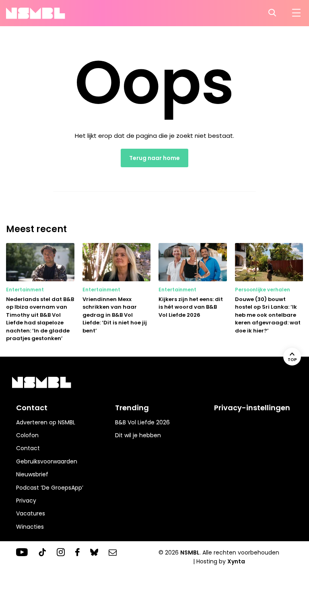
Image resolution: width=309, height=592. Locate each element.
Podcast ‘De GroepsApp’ (49, 488)
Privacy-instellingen (252, 408)
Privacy (26, 500)
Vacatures (30, 513)
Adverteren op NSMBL (45, 422)
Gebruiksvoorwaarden (46, 461)
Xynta (236, 561)
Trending (132, 408)
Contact (28, 448)
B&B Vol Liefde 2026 (142, 422)
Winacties (30, 527)
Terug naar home (154, 158)
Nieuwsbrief (32, 474)
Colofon (27, 435)
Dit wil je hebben (138, 435)
